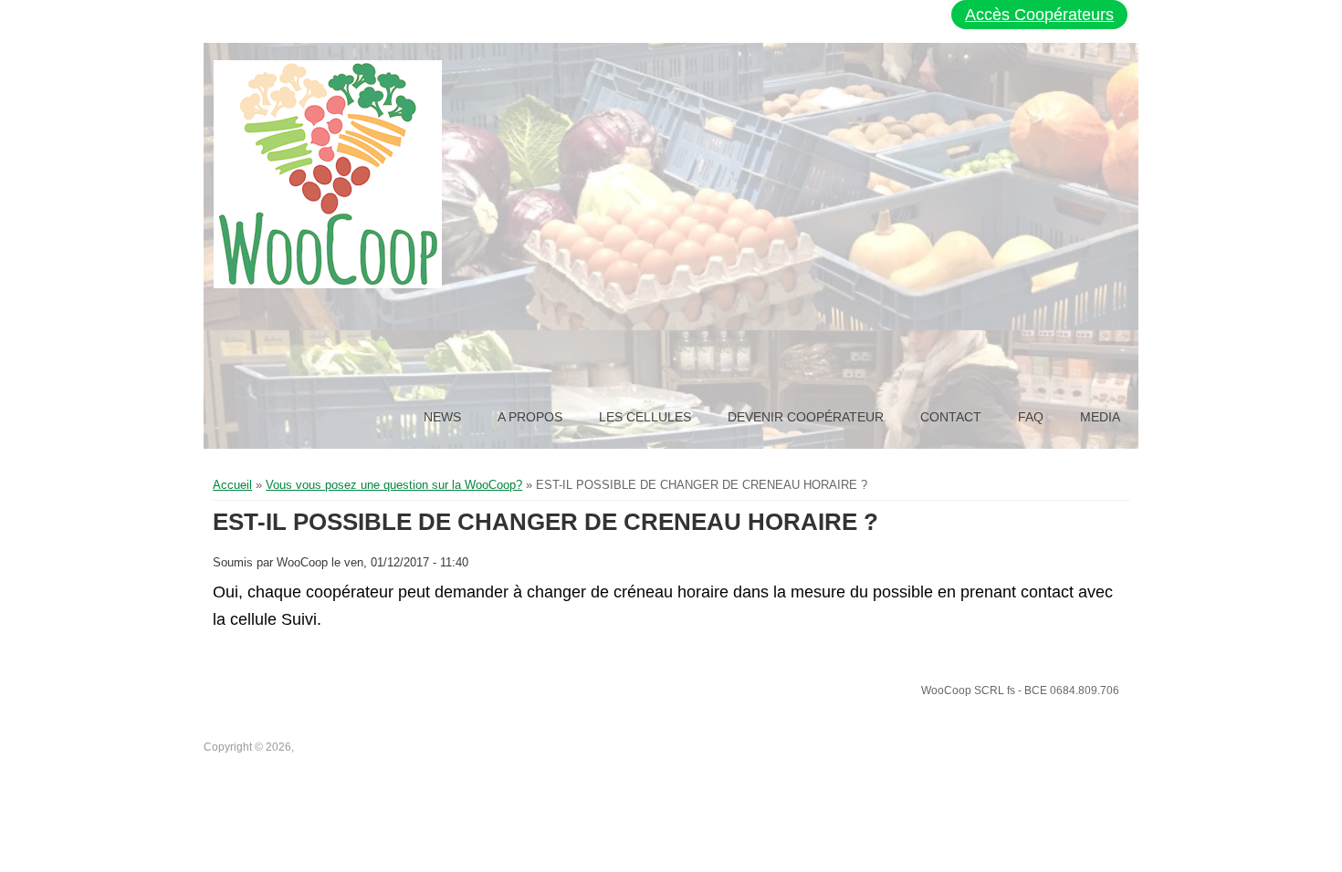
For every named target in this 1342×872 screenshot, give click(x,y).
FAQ (1030, 417)
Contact (950, 417)
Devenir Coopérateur (806, 417)
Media (1100, 417)
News (442, 417)
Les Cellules (645, 417)
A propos (530, 417)
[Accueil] (328, 174)
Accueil (232, 485)
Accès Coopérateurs (1039, 14)
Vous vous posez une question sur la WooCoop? (394, 485)
